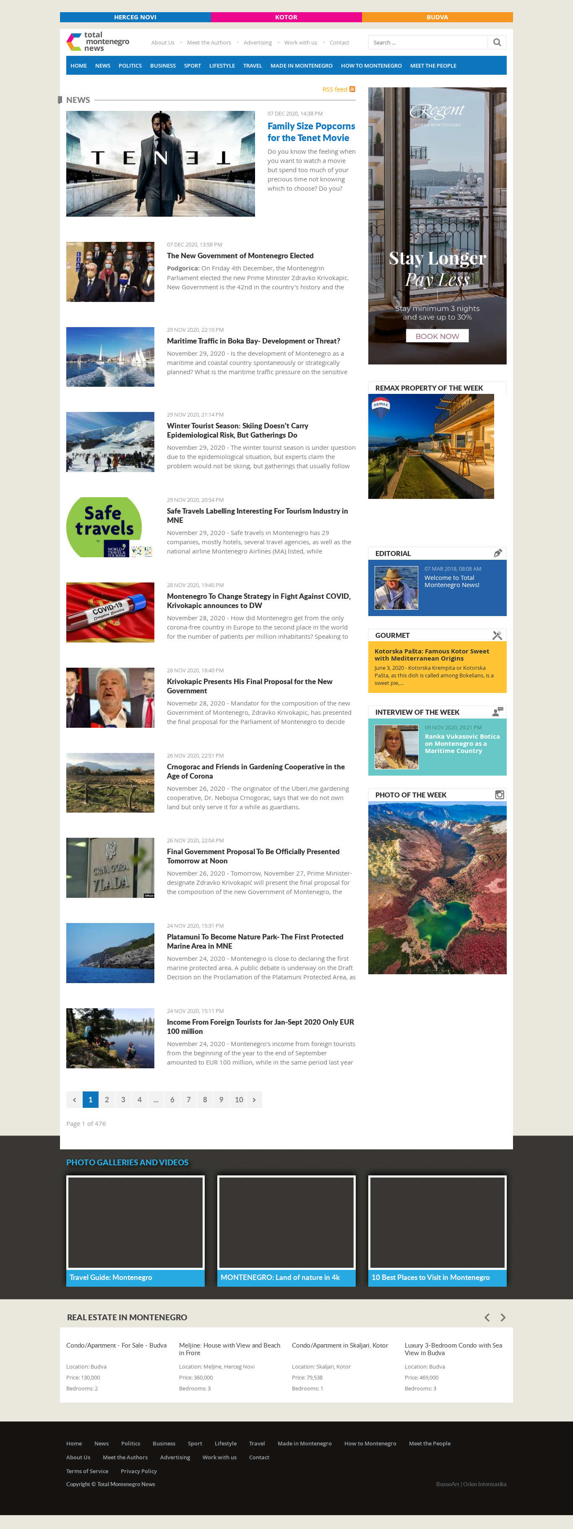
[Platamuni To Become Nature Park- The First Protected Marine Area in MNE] (110, 953)
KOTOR (286, 17)
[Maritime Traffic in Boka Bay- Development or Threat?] (110, 357)
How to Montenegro (371, 65)
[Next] (254, 1099)
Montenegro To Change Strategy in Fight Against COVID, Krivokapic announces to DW (259, 600)
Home (78, 65)
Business (163, 65)
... (156, 1099)
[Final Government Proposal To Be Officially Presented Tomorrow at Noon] (110, 868)
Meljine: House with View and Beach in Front (229, 1348)
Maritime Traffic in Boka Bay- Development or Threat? (253, 341)
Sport (192, 65)
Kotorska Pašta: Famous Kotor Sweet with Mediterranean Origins (432, 655)
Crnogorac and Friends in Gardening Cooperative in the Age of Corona (256, 771)
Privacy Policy (139, 1471)
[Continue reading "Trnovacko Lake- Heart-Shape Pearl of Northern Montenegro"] (437, 887)
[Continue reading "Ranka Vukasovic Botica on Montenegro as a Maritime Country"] (397, 747)
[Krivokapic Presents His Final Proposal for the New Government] (110, 698)
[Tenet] (160, 164)
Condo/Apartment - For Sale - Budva (116, 1345)
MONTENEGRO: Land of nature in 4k (280, 1277)
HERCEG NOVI (135, 17)
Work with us (300, 42)
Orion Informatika (485, 1484)
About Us (163, 42)
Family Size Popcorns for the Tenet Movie (311, 131)
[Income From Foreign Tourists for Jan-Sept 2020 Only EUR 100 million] (110, 1038)
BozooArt (447, 1484)
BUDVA (437, 17)
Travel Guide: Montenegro (111, 1277)
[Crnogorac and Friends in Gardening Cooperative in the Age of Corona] (110, 783)
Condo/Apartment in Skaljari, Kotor (340, 1345)
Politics (130, 65)
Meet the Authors (209, 42)
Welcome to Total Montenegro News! (452, 581)
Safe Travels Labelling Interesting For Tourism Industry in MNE (257, 515)
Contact (339, 42)
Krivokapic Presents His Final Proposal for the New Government (250, 685)
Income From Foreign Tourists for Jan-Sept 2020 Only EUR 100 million (260, 1026)
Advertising (258, 42)
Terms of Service (87, 1471)
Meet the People (433, 65)
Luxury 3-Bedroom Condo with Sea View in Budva (453, 1348)
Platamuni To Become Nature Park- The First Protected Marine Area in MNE (255, 941)
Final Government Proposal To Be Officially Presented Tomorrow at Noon (253, 855)
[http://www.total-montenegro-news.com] (97, 42)
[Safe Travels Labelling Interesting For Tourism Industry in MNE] (110, 527)
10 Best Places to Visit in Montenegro (431, 1277)
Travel (252, 65)
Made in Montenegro (302, 65)
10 (239, 1099)
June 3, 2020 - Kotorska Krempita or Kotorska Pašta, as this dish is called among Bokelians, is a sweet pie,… (434, 675)
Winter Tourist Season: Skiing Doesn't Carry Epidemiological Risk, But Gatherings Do (237, 430)
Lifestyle (222, 65)
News (102, 65)
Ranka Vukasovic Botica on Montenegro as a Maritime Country (462, 743)
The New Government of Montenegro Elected (240, 255)
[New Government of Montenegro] (110, 272)
